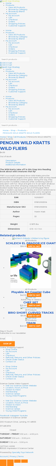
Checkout (13, 19)
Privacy (13, 456)
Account (4, 456)
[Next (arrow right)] (10, 464)
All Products (20, 137)
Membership (11, 392)
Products (10, 5)
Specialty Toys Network (22, 452)
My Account (11, 351)
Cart (10, 17)
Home (8, 3)
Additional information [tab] (16, 165)
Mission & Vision (13, 390)
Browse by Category (17, 9)
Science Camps (13, 394)
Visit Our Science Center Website (21, 385)
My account (11, 13)
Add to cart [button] (34, 246)
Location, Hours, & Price (17, 388)
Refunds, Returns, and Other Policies (23, 357)
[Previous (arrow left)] (3, 464)
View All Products (16, 7)
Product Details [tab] (13, 163)
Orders (11, 21)
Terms (21, 456)
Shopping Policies (16, 24)
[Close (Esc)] (24, 461)
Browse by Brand (16, 11)
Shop (10, 137)
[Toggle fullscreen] (10, 461)
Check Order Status (15, 359)
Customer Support (17, 26)
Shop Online (11, 349)
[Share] (17, 461)
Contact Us (11, 361)
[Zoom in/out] (3, 461)
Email (3, 339)
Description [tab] (11, 161)
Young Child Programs (16, 396)
